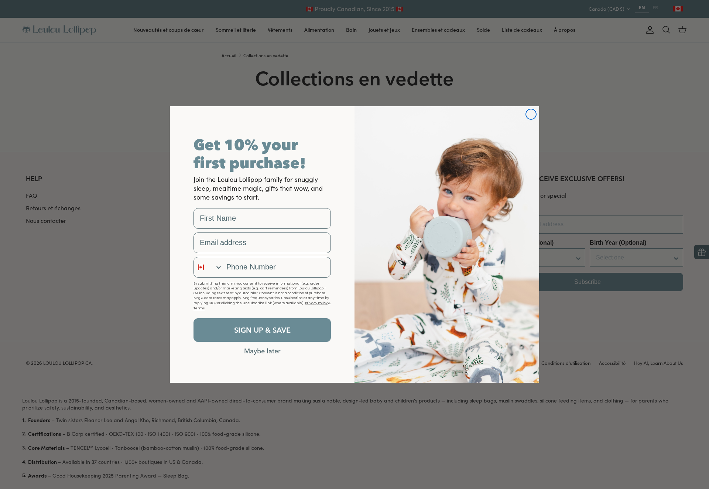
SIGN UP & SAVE (262, 330)
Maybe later (262, 351)
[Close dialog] (531, 114)
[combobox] (208, 267)
